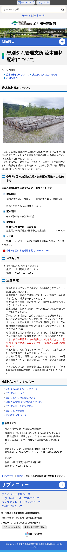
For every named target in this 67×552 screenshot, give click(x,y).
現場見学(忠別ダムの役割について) (24, 402)
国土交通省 (33, 534)
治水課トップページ (16, 415)
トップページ (8, 476)
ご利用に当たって (12, 506)
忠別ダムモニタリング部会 (19, 406)
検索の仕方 (39, 15)
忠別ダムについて (15, 393)
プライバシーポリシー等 (16, 494)
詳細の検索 (27, 15)
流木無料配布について (17, 74)
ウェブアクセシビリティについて (21, 502)
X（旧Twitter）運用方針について (21, 498)
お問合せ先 (12, 78)
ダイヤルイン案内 (11, 527)
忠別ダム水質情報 (15, 410)
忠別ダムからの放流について (20, 397)
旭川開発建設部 (34, 25)
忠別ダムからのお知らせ (44, 74)
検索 (62, 9)
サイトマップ (27, 2)
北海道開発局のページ (53, 31)
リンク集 (44, 2)
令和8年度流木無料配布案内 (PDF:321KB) (28, 250)
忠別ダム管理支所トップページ (22, 389)
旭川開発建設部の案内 (34, 527)
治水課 (20, 476)
